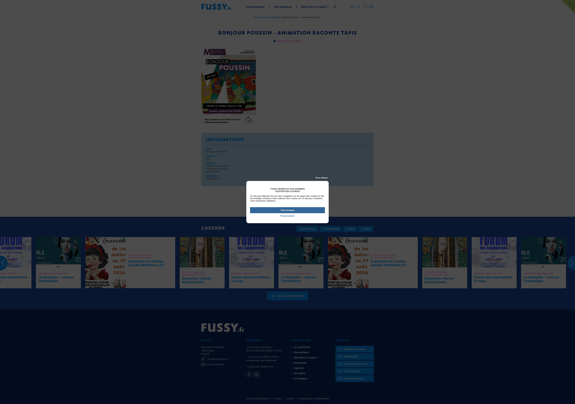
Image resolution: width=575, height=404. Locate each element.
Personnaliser (287, 216)
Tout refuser (321, 178)
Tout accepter (287, 210)
